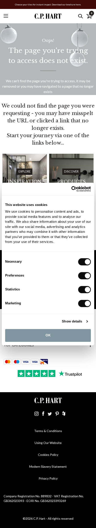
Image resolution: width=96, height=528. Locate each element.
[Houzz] (64, 413)
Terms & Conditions (48, 431)
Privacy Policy (48, 478)
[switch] (84, 275)
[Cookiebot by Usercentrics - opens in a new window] (71, 189)
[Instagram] (36, 413)
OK (48, 335)
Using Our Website (48, 443)
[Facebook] (43, 413)
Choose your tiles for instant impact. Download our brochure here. (48, 4)
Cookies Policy (48, 455)
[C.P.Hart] (48, 16)
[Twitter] (50, 413)
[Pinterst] (57, 413)
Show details (72, 321)
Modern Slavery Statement (48, 466)
